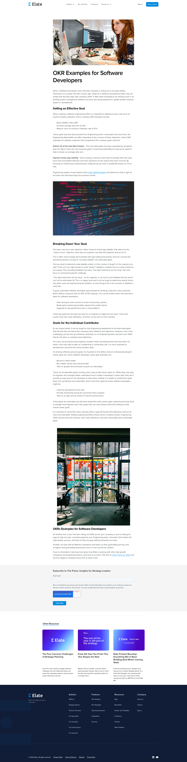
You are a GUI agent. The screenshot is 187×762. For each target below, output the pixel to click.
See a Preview (82, 4)
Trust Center (91, 757)
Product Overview (75, 710)
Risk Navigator (96, 705)
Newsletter (118, 705)
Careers (140, 705)
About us (140, 699)
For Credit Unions (75, 727)
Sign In (140, 4)
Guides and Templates (121, 710)
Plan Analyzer (96, 699)
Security (94, 722)
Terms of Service (70, 757)
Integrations (96, 716)
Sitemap (81, 757)
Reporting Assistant (98, 710)
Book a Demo (152, 4)
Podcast (117, 722)
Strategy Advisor (74, 705)
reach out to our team (121, 555)
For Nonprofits (74, 716)
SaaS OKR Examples (97, 172)
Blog (116, 699)
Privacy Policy (58, 757)
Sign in (139, 710)
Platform (71, 699)
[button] (70, 4)
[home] (35, 4)
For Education (73, 722)
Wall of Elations (119, 727)
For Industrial (73, 733)
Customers (94, 4)
